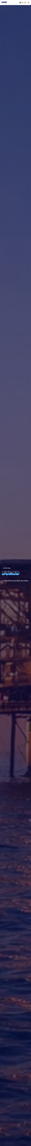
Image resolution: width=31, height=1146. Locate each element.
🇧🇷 (20, 2)
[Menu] (28, 2)
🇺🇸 (23, 2)
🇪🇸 (25, 2)
